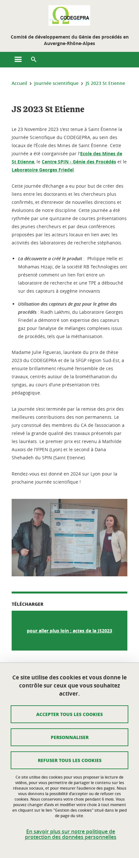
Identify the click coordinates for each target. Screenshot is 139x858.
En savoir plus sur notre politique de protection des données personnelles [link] (70, 834)
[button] (33, 59)
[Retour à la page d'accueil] (69, 15)
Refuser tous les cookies (70, 760)
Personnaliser (70, 737)
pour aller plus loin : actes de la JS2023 (69, 631)
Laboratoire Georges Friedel (43, 170)
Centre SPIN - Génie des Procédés (79, 162)
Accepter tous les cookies (69, 714)
